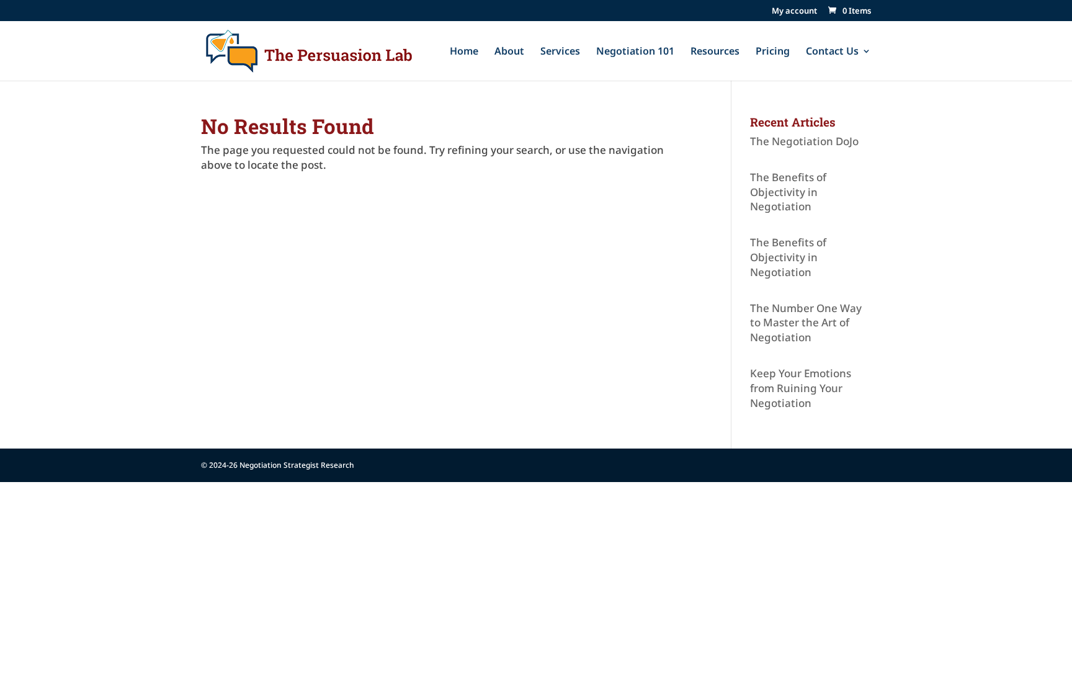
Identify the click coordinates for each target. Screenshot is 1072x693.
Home (464, 52)
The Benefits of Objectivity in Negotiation (788, 192)
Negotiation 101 (635, 52)
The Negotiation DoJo (804, 141)
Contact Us (832, 52)
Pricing (773, 52)
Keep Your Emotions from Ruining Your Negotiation (800, 388)
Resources (714, 52)
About (509, 52)
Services (560, 52)
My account (794, 11)
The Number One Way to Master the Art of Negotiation (806, 323)
